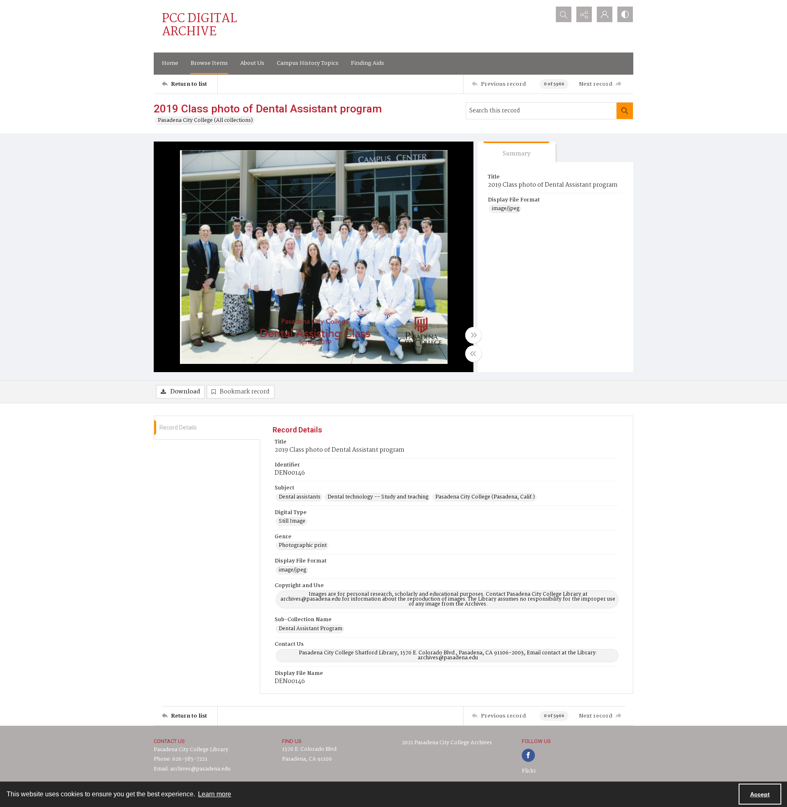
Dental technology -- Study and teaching (378, 497)
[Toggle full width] (473, 335)
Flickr (529, 771)
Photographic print (303, 546)
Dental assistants (300, 497)
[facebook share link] (528, 755)
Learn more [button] (214, 794)
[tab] (516, 152)
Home (170, 63)
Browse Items (209, 63)
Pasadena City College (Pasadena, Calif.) (485, 497)
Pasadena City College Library (191, 749)
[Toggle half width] (473, 353)
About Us (252, 63)
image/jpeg (505, 209)
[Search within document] (624, 111)
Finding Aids (367, 63)
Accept (760, 794)
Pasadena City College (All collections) (205, 121)
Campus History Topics (308, 63)
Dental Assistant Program (310, 629)
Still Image (292, 521)
